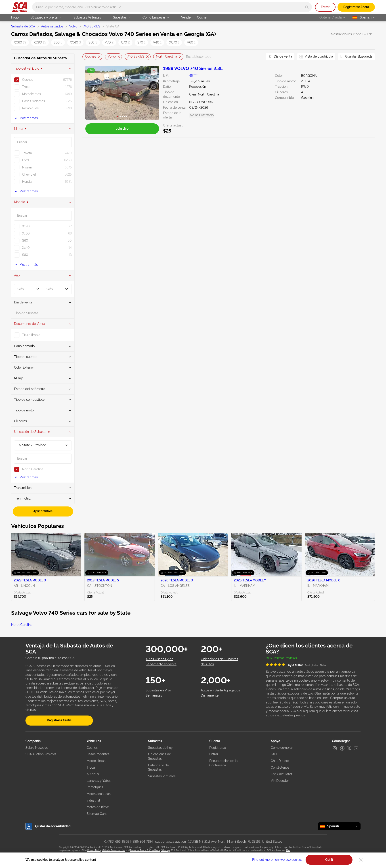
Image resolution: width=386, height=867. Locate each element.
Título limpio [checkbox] (31, 335)
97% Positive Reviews (281, 658)
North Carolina (166, 56)
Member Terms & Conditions (145, 850)
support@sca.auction (170, 841)
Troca (91, 767)
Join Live (122, 128)
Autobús (93, 774)
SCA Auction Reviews (40, 754)
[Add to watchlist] (154, 71)
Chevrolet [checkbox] (29, 174)
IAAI (288, 850)
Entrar (325, 7)
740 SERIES (91, 26)
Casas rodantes (98, 754)
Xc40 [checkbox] (26, 247)
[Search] (306, 7)
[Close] (361, 860)
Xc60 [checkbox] (26, 233)
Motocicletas (96, 761)
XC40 (75, 42)
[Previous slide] (85, 56)
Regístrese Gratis (59, 720)
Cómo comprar (282, 747)
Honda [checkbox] (27, 181)
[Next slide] (257, 56)
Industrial (93, 800)
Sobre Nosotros (36, 747)
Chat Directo (280, 761)
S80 (92, 42)
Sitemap (165, 850)
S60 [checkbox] (25, 240)
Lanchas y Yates (99, 780)
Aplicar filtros (42, 511)
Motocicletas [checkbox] (31, 94)
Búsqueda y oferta (44, 17)
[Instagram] (334, 748)
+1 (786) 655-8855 (116, 841)
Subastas (120, 17)
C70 (125, 42)
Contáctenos (280, 767)
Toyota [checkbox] (27, 153)
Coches (90, 56)
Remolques (95, 787)
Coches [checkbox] (27, 79)
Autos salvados (52, 26)
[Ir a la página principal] (19, 7)
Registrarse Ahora (356, 7)
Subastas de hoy (160, 747)
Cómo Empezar (154, 17)
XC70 (174, 42)
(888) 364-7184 (142, 841)
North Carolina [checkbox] (32, 469)
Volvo (73, 26)
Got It (329, 859)
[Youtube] (356, 748)
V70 (109, 42)
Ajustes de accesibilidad (52, 826)
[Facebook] (342, 748)
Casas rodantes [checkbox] (33, 101)
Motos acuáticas (99, 794)
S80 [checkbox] (25, 255)
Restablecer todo (198, 56)
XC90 (40, 42)
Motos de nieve (98, 807)
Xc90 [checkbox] (26, 226)
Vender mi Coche (193, 17)
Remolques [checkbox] (30, 108)
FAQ (274, 754)
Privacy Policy (94, 850)
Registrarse (217, 747)
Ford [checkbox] (25, 160)
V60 (191, 42)
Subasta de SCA (23, 26)
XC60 (20, 42)
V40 (157, 42)
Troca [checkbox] (26, 87)
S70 (141, 42)
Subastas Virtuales (87, 17)
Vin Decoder (280, 780)
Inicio (15, 17)
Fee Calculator (281, 774)
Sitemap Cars (97, 813)
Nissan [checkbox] (27, 167)
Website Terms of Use (113, 850)
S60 (58, 42)
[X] (349, 748)
